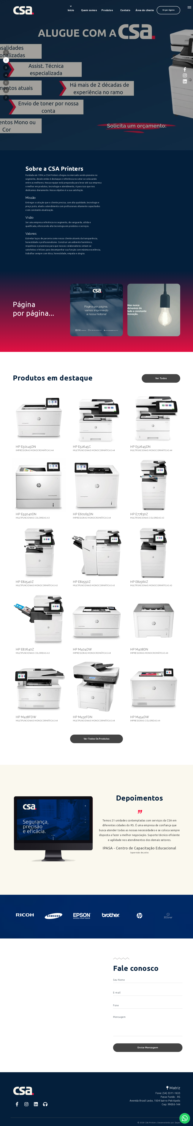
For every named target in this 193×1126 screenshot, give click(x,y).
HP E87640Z (25, 649)
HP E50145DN (26, 447)
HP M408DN (139, 649)
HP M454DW (139, 717)
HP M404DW (82, 649)
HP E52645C (82, 447)
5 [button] (6, 82)
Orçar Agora (168, 10)
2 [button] (6, 60)
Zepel (177, 1122)
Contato (125, 10)
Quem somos (89, 10)
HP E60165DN (83, 514)
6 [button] (6, 90)
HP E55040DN (26, 514)
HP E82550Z (82, 582)
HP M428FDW (26, 717)
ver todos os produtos (96, 739)
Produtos (107, 10)
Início (71, 10)
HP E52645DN (140, 447)
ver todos (161, 378)
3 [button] (6, 67)
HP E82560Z (139, 582)
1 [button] (6, 52)
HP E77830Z (139, 514)
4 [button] (6, 75)
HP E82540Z (25, 582)
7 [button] (6, 97)
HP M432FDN (82, 717)
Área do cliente (145, 10)
